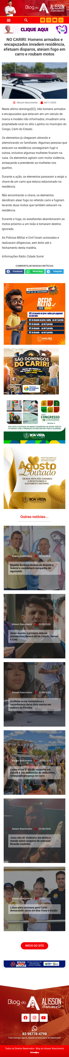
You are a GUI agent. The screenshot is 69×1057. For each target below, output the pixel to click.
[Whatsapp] (60, 20)
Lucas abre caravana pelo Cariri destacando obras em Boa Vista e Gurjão (34, 909)
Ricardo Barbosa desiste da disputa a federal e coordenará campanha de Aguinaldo (32, 568)
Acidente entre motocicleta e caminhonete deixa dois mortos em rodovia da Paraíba (30, 704)
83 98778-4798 (34, 1034)
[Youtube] (54, 20)
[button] (9, 20)
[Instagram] (48, 20)
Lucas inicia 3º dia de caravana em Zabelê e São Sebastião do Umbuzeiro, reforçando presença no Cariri (32, 772)
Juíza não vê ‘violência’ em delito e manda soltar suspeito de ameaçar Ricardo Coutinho (30, 840)
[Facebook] (42, 20)
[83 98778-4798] (34, 1028)
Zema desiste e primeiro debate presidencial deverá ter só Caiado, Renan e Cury (34, 636)
